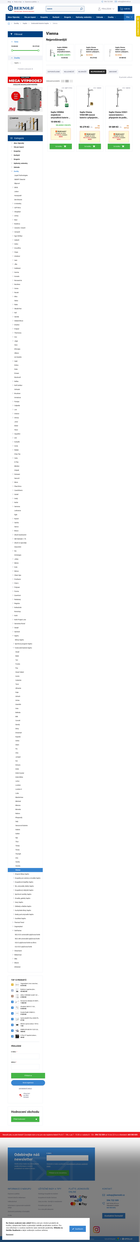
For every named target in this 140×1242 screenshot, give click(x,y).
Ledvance (17, 510)
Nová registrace (28, 1083)
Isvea (16, 446)
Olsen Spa (17, 575)
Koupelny (17, 151)
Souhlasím (79, 1229)
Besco (16, 531)
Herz (16, 345)
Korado (16, 276)
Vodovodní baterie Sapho (23, 648)
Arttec (16, 216)
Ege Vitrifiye (18, 236)
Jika (15, 264)
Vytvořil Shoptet (110, 1239)
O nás (10, 1215)
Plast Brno (17, 486)
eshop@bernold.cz (116, 1195)
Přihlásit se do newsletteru (58, 1173)
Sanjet (16, 628)
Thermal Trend (19, 922)
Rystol (16, 519)
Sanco (16, 527)
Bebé (17, 656)
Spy (16, 838)
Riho (15, 296)
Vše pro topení (19, 147)
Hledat (81, 9)
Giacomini (17, 547)
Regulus (17, 603)
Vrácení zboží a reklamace (16, 1197)
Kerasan (17, 474)
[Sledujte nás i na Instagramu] (96, 1229)
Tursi (17, 684)
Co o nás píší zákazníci (45, 1209)
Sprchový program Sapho (23, 644)
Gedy (16, 498)
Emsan (16, 373)
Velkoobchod (12, 1201)
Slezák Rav (18, 308)
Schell (16, 494)
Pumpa (16, 401)
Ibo (15, 551)
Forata (17, 664)
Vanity (17, 862)
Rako (16, 304)
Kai (16, 761)
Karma (16, 272)
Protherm (17, 579)
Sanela (16, 317)
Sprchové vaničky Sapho (23, 894)
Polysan (17, 587)
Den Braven (18, 200)
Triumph (18, 854)
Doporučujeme (54, 72)
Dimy (17, 728)
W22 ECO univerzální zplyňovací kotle (27, 934)
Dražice (16, 325)
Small (17, 652)
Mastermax (19, 797)
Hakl (15, 361)
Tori (16, 660)
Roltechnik (17, 607)
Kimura (17, 765)
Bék (16, 716)
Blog (9, 2)
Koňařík (17, 442)
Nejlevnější (69, 72)
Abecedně (113, 72)
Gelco (16, 244)
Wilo (15, 959)
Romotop (17, 611)
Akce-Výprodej (19, 143)
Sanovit (16, 478)
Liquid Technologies (21, 175)
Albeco (16, 353)
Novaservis (18, 280)
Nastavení (9, 1234)
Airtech (17, 696)
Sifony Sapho (19, 640)
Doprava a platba (31, 2)
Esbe (16, 369)
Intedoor (17, 256)
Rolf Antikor (18, 385)
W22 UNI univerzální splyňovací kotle (27, 939)
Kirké (17, 769)
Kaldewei (17, 268)
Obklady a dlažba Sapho (23, 906)
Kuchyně (17, 155)
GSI (15, 438)
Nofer (16, 502)
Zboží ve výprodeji (20, 543)
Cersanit (17, 232)
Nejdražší (82, 72)
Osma (16, 288)
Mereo (16, 563)
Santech (17, 632)
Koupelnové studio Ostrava (47, 1197)
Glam (17, 745)
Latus (17, 781)
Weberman (18, 955)
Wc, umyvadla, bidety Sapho (24, 886)
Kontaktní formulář (114, 1215)
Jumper (18, 757)
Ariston (16, 414)
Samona (17, 506)
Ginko (17, 741)
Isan (15, 260)
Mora (16, 482)
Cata (16, 458)
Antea (17, 700)
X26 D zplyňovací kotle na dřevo (25, 942)
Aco (15, 337)
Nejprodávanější (98, 72)
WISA (16, 187)
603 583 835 (132, 1135)
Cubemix (18, 680)
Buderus (17, 224)
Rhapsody (18, 817)
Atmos (16, 418)
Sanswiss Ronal (19, 623)
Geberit (16, 240)
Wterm (16, 963)
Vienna (17, 870)
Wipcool (17, 183)
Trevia (17, 850)
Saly (16, 821)
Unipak (16, 470)
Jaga (16, 341)
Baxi (15, 220)
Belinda (17, 712)
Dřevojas (17, 349)
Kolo (15, 567)
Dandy (17, 724)
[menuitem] (15, 17)
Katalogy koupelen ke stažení (48, 1194)
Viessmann (18, 951)
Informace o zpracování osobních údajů (19, 1207)
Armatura (17, 397)
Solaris (17, 829)
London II (18, 789)
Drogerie (17, 159)
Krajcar (16, 329)
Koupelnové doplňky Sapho (24, 882)
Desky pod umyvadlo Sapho (24, 914)
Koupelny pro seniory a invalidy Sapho (27, 878)
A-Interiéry (17, 203)
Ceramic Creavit (19, 228)
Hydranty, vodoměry (21, 163)
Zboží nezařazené (20, 535)
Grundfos (17, 248)
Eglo (15, 514)
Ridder (16, 450)
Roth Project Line (20, 620)
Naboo (17, 813)
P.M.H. (16, 583)
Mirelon (16, 466)
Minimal (18, 801)
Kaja (16, 692)
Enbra (16, 365)
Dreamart (18, 733)
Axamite (18, 704)
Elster (16, 426)
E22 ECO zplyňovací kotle (23, 947)
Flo (16, 749)
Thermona (17, 333)
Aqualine (17, 434)
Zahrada (17, 167)
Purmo (16, 591)
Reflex (16, 381)
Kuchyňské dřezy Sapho (23, 910)
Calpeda (17, 405)
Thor (17, 842)
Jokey (16, 559)
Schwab (17, 389)
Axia (16, 708)
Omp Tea (17, 454)
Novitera (17, 284)
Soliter (17, 834)
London (18, 785)
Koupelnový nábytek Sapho (24, 890)
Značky (16, 171)
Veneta (17, 866)
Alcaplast (17, 212)
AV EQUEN (17, 357)
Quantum (17, 595)
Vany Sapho (19, 902)
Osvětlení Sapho (20, 918)
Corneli (17, 720)
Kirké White (19, 777)
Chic (16, 753)
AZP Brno (17, 208)
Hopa (16, 252)
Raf (15, 313)
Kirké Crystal (19, 773)
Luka (17, 793)
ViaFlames (17, 930)
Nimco (16, 571)
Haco (16, 430)
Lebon (16, 191)
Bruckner (17, 393)
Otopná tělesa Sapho (22, 874)
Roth (16, 615)
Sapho (17, 63)
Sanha (16, 522)
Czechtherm (18, 490)
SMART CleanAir (19, 179)
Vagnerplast (18, 926)
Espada (18, 737)
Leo (15, 409)
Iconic (17, 676)
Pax (16, 668)
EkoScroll (17, 377)
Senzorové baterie (21, 825)
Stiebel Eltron (18, 321)
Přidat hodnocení (19, 1119)
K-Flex (16, 462)
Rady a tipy (18, 2)
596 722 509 (100, 1135)
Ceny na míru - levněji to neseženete (50, 1201)
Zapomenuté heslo (25, 1088)
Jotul (16, 422)
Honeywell (17, 195)
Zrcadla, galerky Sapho (22, 898)
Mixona (17, 805)
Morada (18, 809)
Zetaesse (17, 967)
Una (16, 858)
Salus (16, 300)
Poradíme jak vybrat (45, 1205)
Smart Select (19, 672)
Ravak (16, 292)
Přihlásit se (28, 1075)
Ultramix (18, 688)
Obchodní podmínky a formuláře (19, 1211)
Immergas (17, 555)
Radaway (17, 599)
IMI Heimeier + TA (20, 539)
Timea (17, 846)
